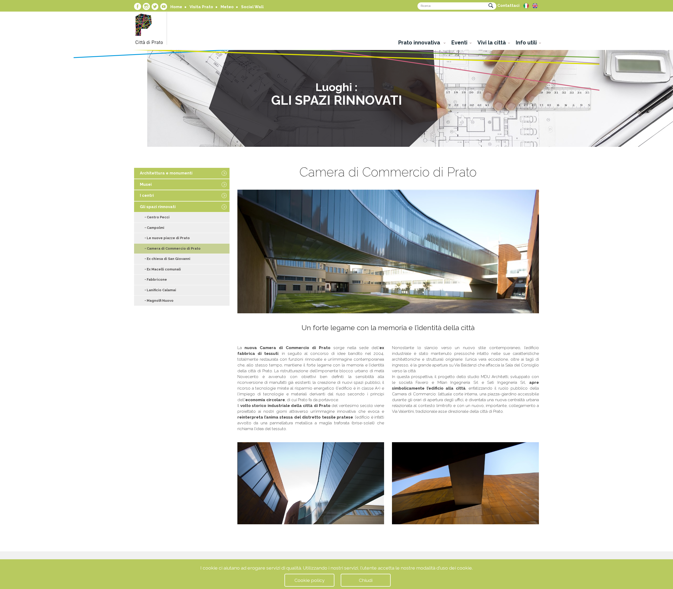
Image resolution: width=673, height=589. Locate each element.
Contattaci (508, 5)
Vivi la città (491, 42)
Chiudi (366, 580)
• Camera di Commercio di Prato (173, 248)
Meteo (227, 6)
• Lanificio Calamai (160, 290)
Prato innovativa (419, 42)
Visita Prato (201, 6)
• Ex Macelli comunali (163, 269)
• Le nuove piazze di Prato (167, 238)
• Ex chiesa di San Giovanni (167, 259)
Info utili (526, 42)
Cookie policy (309, 580)
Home (176, 6)
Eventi (459, 42)
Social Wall (252, 6)
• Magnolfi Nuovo (159, 301)
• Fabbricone (156, 279)
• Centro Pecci (157, 217)
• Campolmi (154, 228)
